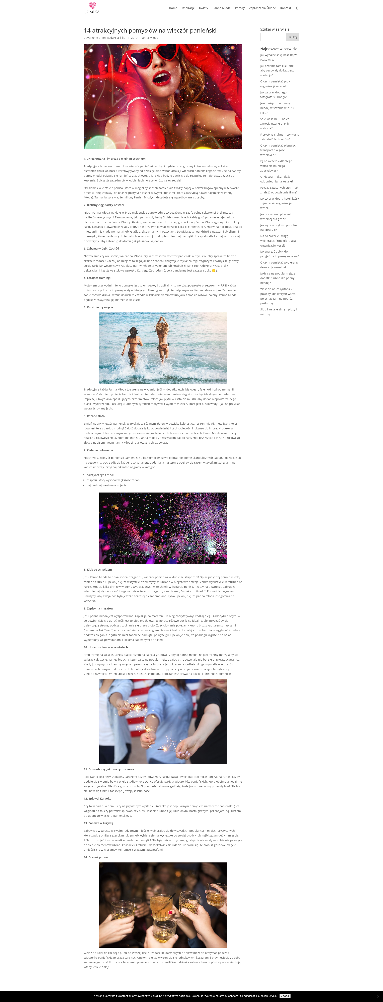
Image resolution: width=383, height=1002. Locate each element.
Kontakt (285, 8)
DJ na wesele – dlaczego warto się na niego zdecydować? (276, 165)
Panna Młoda (222, 8)
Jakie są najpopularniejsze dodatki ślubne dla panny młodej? (277, 278)
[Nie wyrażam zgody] (378, 996)
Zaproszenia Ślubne (262, 8)
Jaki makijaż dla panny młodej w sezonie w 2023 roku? (277, 108)
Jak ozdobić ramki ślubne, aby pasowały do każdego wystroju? (277, 70)
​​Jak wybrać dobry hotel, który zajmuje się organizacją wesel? (279, 203)
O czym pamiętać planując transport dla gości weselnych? (278, 150)
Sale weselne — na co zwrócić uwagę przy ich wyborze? (275, 123)
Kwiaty (203, 8)
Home (173, 8)
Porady (240, 8)
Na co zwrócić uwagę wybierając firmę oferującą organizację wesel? (278, 240)
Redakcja (113, 38)
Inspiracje (188, 8)
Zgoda (285, 995)
